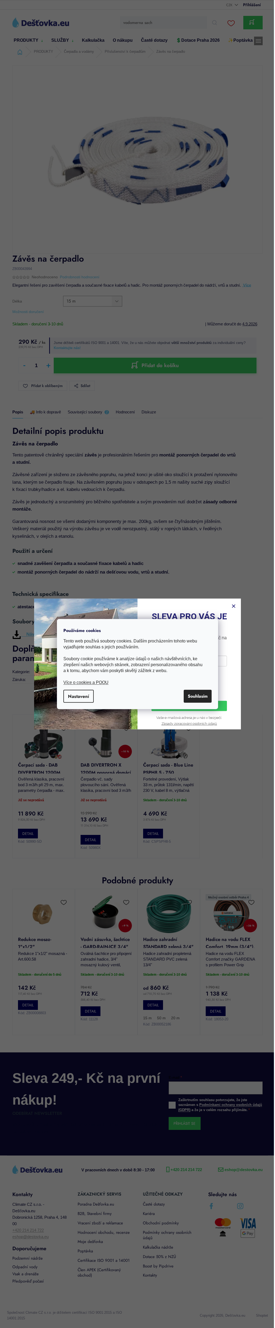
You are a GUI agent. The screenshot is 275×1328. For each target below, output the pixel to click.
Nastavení (76, 696)
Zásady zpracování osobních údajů (187, 724)
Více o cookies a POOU (84, 682)
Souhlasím (196, 696)
